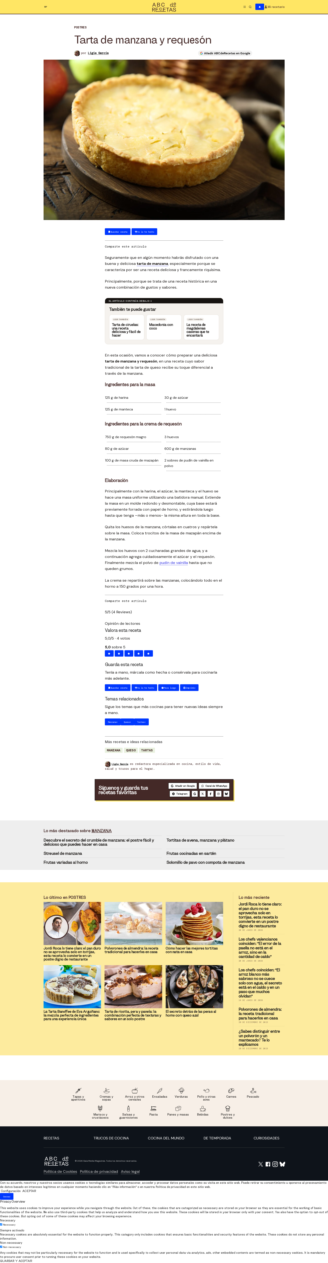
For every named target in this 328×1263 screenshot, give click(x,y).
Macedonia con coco (161, 326)
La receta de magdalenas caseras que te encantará (197, 330)
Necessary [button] (7, 1220)
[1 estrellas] (109, 653)
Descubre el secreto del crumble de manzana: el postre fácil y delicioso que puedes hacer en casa (99, 842)
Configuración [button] (11, 1191)
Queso (131, 750)
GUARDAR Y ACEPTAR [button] (16, 1260)
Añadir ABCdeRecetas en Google (227, 53)
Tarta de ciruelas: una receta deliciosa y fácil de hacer (126, 330)
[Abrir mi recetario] (259, 7)
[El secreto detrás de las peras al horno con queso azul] (194, 986)
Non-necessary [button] (11, 1242)
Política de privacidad (99, 1171)
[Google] (194, 793)
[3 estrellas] (128, 653)
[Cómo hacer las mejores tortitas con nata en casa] (194, 923)
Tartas (147, 750)
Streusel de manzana (63, 853)
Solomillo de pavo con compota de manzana (205, 862)
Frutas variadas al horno (66, 862)
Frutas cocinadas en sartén (191, 853)
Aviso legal (130, 1171)
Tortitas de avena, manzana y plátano (200, 840)
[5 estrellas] (148, 653)
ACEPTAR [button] (29, 1191)
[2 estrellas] (119, 653)
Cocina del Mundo (166, 1138)
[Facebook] (210, 793)
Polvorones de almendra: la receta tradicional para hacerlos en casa (260, 1013)
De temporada (217, 1138)
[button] (46, 7)
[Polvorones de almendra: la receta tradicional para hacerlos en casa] (133, 923)
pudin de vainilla (173, 562)
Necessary (9, 1224)
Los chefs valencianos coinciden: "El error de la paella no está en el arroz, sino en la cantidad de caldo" (260, 948)
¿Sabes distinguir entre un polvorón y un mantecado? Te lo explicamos (259, 1037)
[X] (202, 793)
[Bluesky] (226, 793)
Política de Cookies (60, 1171)
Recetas (51, 1138)
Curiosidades (266, 1138)
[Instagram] (218, 793)
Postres (80, 27)
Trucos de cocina (111, 1138)
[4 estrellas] (138, 653)
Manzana (114, 750)
